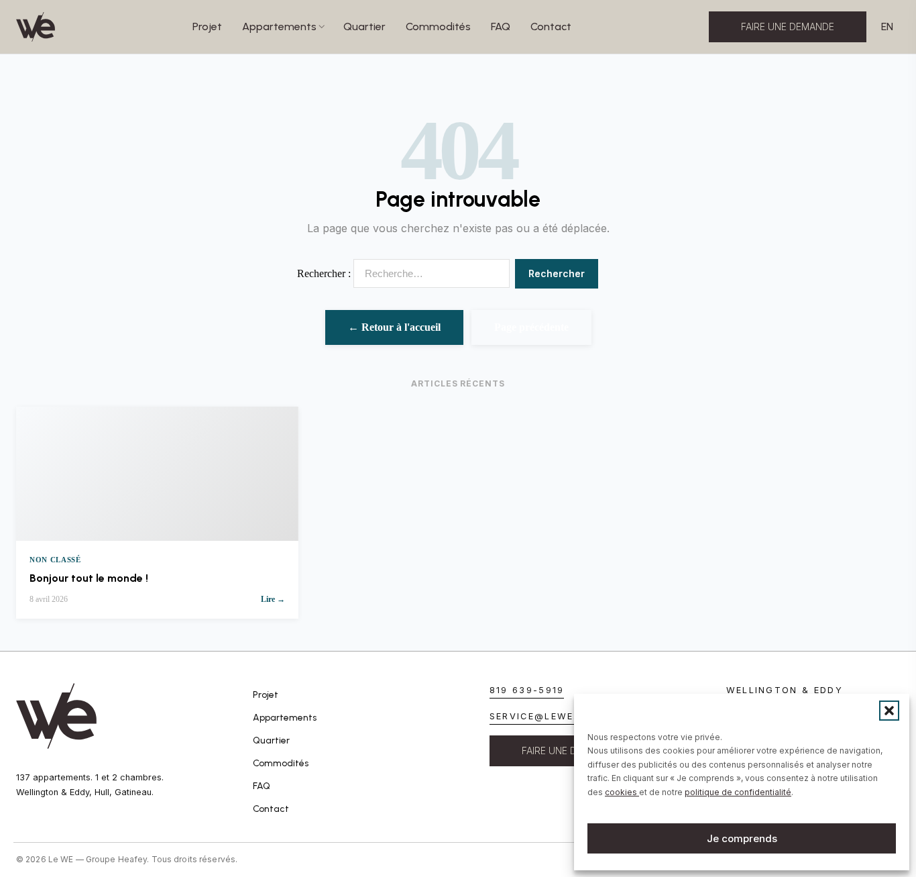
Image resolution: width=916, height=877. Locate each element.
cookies (622, 792)
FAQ (500, 26)
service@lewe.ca (541, 716)
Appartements (279, 26)
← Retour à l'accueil (394, 327)
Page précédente (531, 327)
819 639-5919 (527, 690)
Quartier (364, 26)
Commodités (438, 26)
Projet (207, 26)
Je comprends (742, 838)
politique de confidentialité (738, 792)
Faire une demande (787, 26)
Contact (550, 26)
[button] (889, 710)
